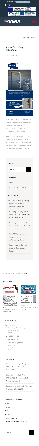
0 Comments (7, 312)
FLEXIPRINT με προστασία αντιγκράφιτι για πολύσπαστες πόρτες (18, 237)
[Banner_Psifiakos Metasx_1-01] (22, 12)
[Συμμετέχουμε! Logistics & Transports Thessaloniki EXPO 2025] (28, 289)
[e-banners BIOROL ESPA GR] (22, 8)
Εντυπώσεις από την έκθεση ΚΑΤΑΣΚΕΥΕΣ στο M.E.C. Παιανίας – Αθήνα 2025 (19, 204)
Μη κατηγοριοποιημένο (17, 187)
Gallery (13, 289)
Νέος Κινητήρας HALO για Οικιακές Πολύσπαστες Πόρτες (18, 248)
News (11, 182)
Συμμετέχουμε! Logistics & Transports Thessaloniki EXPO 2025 (19, 226)
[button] (4, 299)
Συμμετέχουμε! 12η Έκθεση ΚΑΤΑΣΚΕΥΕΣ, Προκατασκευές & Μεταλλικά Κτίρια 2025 (19, 215)
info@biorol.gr (13, 339)
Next (32, 37)
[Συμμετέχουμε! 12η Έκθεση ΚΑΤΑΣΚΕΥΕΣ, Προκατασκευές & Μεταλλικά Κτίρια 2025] (10, 289)
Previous (26, 37)
